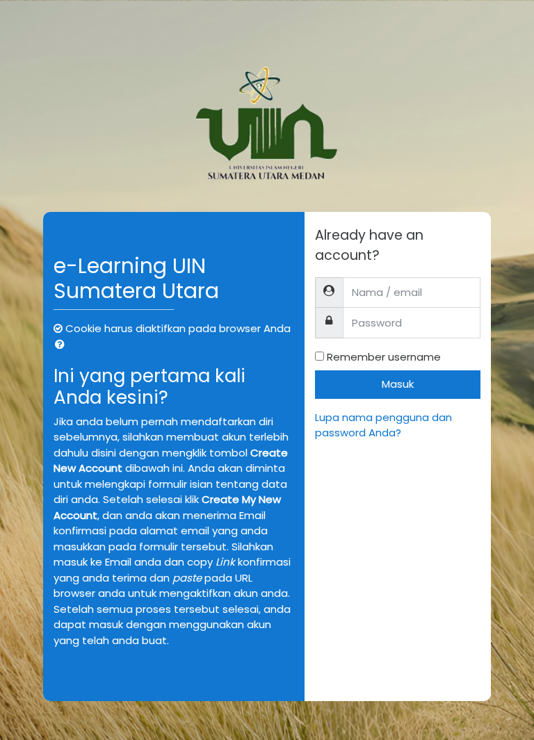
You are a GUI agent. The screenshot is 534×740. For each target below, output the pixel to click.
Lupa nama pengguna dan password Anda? (383, 425)
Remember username (384, 357)
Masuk (398, 384)
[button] (63, 345)
